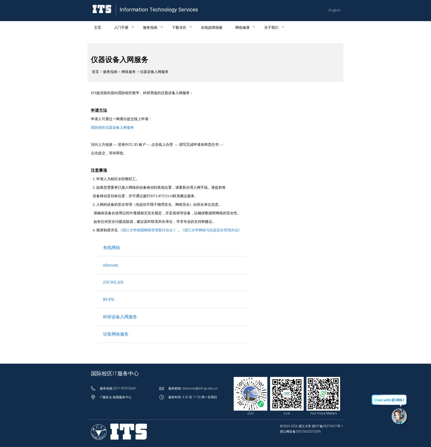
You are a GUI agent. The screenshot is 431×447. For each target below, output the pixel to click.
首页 (95, 72)
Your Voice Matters (323, 413)
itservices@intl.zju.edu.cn (200, 388)
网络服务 (128, 72)
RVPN (108, 299)
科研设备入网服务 (120, 316)
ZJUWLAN (113, 282)
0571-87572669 (124, 388)
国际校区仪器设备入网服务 (112, 127)
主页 (97, 27)
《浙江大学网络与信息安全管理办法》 (211, 230)
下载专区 (175, 27)
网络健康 (239, 27)
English (335, 10)
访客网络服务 (116, 334)
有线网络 (111, 247)
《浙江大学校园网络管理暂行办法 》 (148, 230)
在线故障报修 (211, 27)
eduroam (110, 265)
